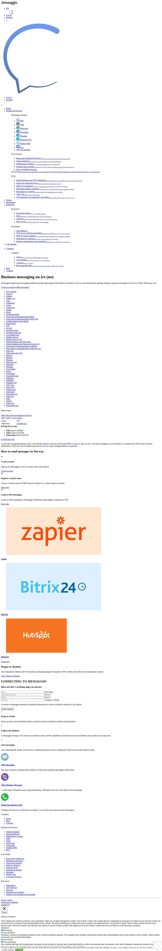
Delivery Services (13, 865)
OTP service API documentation (43, 233)
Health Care (11, 874)
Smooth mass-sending (45, 167)
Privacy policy (7, 900)
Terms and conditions (9, 902)
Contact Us (5, 905)
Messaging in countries (39, 192)
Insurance (10, 872)
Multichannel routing (38, 164)
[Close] (2, 104)
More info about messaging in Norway (16, 415)
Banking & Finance (14, 870)
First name (49, 692)
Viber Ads (27, 194)
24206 (19, 418)
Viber (21, 125)
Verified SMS (24, 144)
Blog (8, 268)
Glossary (36, 219)
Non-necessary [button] (7, 939)
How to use (32, 222)
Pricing (9, 200)
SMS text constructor (41, 186)
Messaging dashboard (43, 158)
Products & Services (14, 111)
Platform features (13, 832)
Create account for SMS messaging (15, 287)
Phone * (48, 695)
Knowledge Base (30, 213)
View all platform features (26, 169)
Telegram (23, 136)
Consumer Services (14, 877)
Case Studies (11, 244)
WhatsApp (23, 128)
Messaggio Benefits (40, 266)
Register (9, 17)
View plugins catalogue (10, 676)
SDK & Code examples (43, 236)
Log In (9, 15)
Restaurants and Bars (14, 861)
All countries (11, 292)
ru (12, 11)
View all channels (23, 150)
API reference (21, 231)
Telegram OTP (25, 140)
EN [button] (7, 8)
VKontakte (23, 132)
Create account (7, 471)
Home (8, 108)
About (32, 257)
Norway (78, 283)
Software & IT (12, 868)
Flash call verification (38, 183)
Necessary (8, 930)
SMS (21, 121)
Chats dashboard (38, 161)
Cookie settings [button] (8, 950)
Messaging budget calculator (45, 189)
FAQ (33, 216)
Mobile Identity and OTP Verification (49, 180)
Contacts (24, 263)
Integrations (10, 202)
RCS (21, 147)
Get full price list (7, 439)
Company (10, 248)
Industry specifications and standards (43, 241)
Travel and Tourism (14, 863)
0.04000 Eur (22, 424)
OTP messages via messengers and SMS (45, 197)
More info (5, 487)
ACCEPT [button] (19, 950)
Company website (52, 700)
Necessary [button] (5, 928)
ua (12, 13)
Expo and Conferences (15, 859)
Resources (10, 205)
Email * (48, 697)
